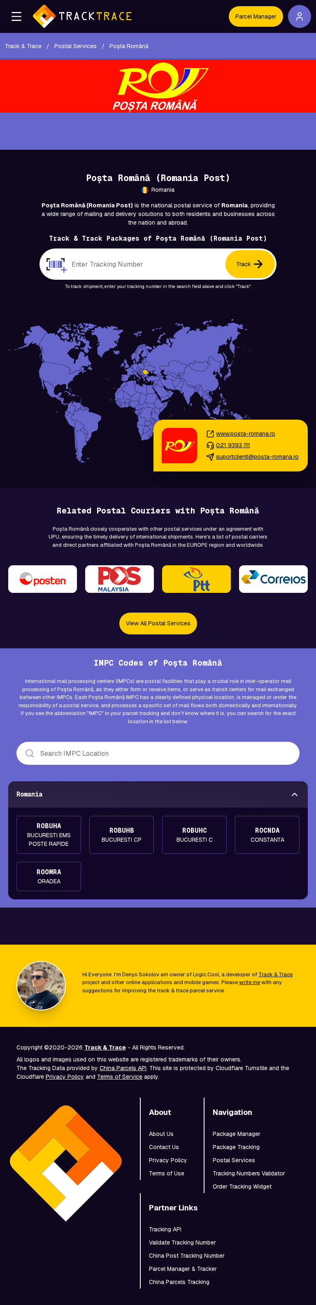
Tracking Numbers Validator (249, 1173)
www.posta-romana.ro (245, 433)
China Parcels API (123, 1068)
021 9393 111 (233, 445)
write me (249, 982)
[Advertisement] (158, 131)
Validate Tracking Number (182, 1242)
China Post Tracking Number (187, 1255)
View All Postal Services (158, 623)
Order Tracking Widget (242, 1186)
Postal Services (234, 1160)
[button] (16, 16)
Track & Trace (275, 974)
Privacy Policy (65, 1076)
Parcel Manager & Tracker (183, 1268)
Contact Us (164, 1147)
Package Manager (236, 1134)
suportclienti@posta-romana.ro (257, 456)
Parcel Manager (255, 16)
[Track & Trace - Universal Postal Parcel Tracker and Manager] (82, 16)
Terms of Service (119, 1076)
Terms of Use (166, 1173)
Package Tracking (236, 1147)
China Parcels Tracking (179, 1282)
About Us (161, 1134)
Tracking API (165, 1229)
